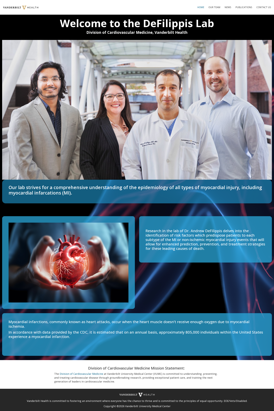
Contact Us (263, 7)
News (228, 7)
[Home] (22, 7)
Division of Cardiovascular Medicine (81, 373)
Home (200, 7)
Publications (243, 7)
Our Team (214, 7)
